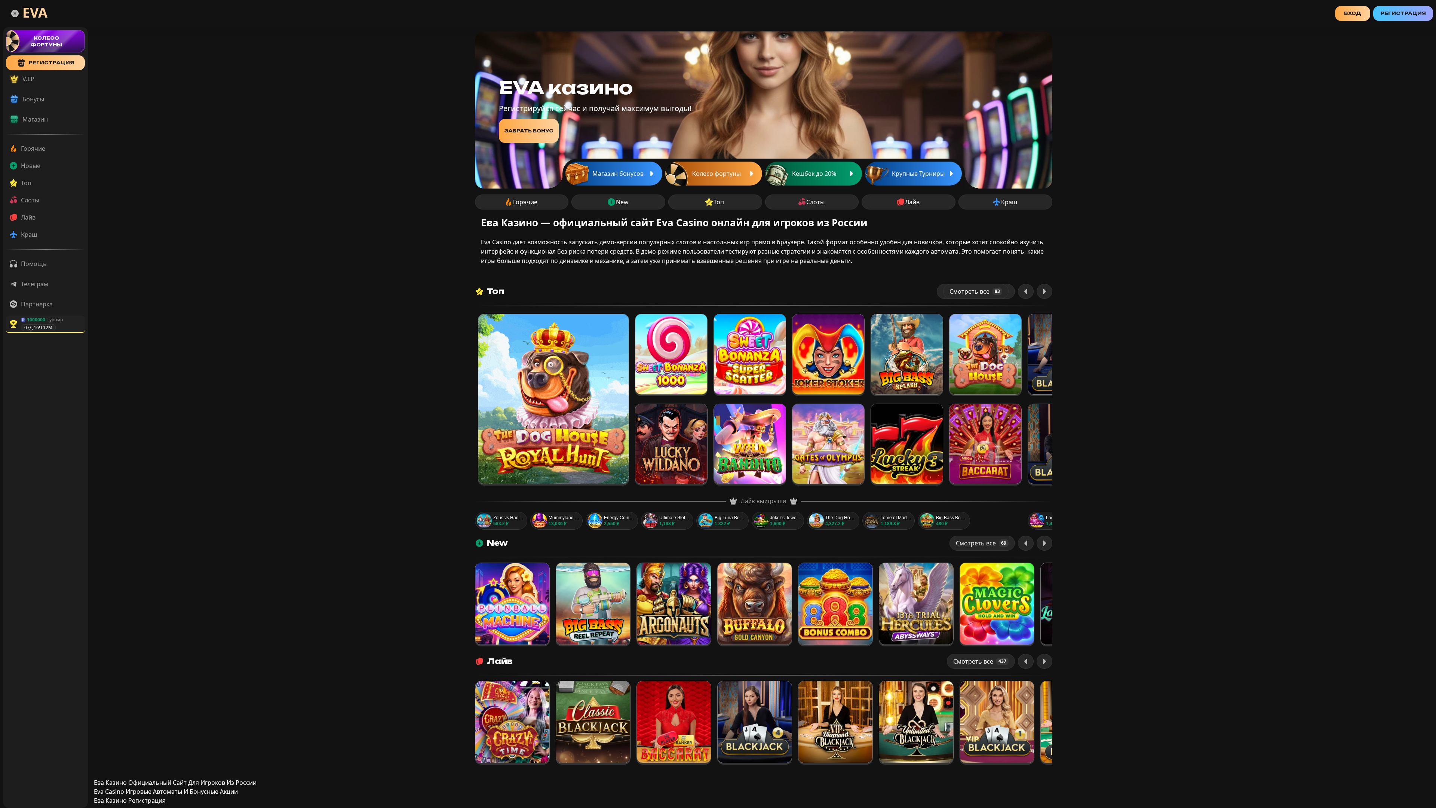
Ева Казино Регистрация (130, 800)
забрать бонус (528, 131)
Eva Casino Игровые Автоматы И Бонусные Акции (166, 791)
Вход (1352, 13)
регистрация (51, 62)
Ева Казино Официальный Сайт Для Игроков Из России (175, 782)
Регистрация (1403, 13)
